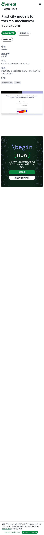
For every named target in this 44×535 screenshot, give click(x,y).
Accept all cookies (30, 532)
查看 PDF (7, 39)
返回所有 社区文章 (9, 9)
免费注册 (22, 172)
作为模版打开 (8, 33)
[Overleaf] (8, 4)
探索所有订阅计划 (22, 177)
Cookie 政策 (6, 529)
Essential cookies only (12, 532)
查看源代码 (24, 33)
